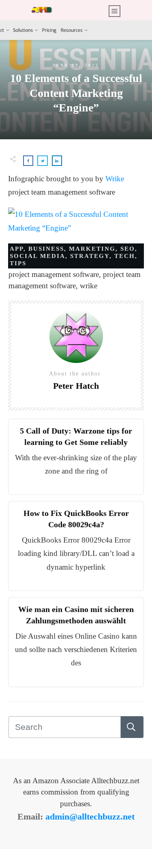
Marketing (92, 248)
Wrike (114, 178)
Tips (18, 263)
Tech (124, 256)
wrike (88, 285)
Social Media (37, 256)
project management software (54, 274)
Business (46, 248)
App (17, 248)
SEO (127, 248)
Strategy (89, 256)
